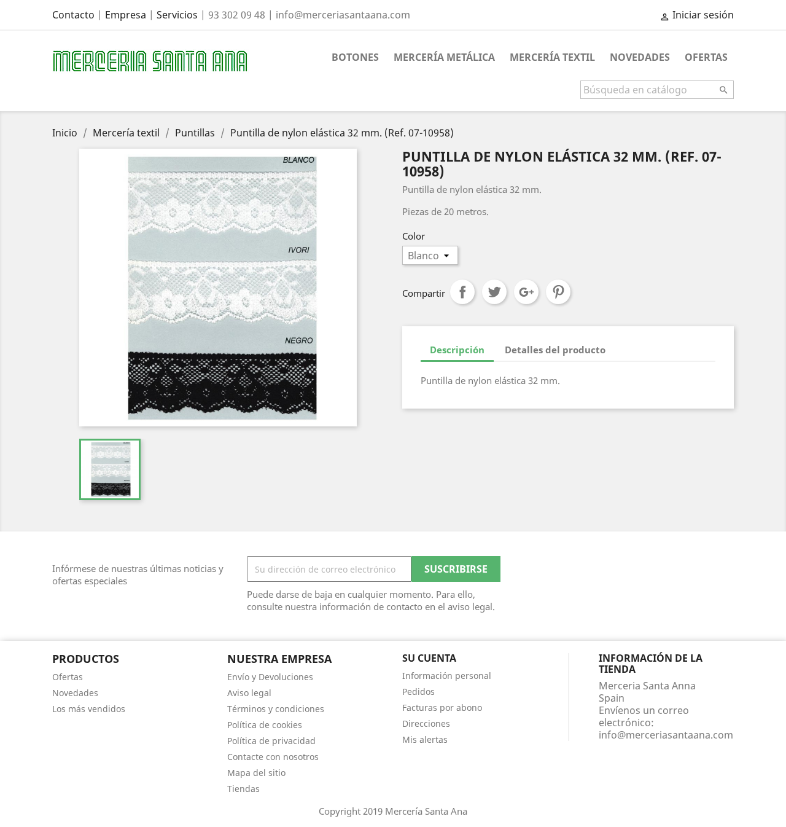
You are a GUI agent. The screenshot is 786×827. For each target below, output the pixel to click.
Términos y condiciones (275, 709)
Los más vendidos (88, 709)
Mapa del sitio (256, 772)
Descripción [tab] (457, 349)
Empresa (125, 15)
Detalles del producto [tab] (555, 349)
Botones (355, 57)
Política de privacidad (271, 741)
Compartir (462, 292)
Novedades (640, 57)
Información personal (446, 675)
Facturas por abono (442, 707)
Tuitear (494, 292)
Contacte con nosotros (273, 756)
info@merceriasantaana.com (666, 735)
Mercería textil (552, 57)
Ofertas (706, 57)
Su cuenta (429, 658)
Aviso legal (249, 693)
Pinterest (558, 292)
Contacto (73, 15)
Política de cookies (264, 725)
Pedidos (418, 691)
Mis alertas (425, 739)
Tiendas (243, 788)
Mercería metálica (444, 57)
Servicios (177, 15)
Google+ (526, 292)
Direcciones (426, 723)
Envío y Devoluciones (270, 677)
